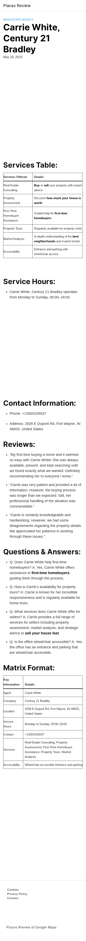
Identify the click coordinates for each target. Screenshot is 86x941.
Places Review (17, 6)
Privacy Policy (17, 893)
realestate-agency (18, 19)
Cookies (13, 889)
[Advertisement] (43, 108)
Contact (12, 898)
